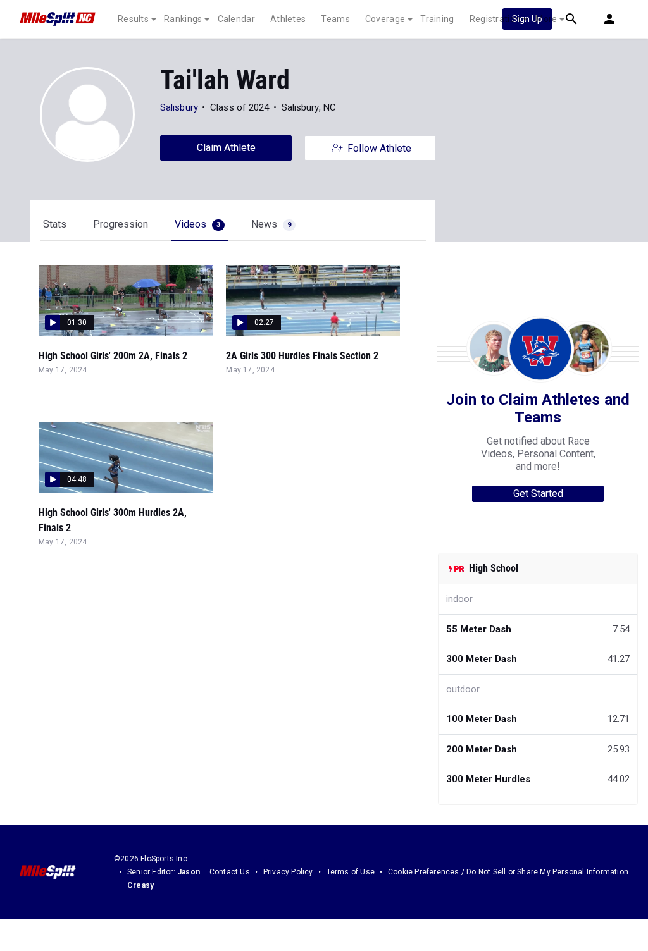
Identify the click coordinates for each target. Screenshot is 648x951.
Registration (495, 19)
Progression (120, 224)
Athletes (288, 19)
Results (133, 19)
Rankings (183, 19)
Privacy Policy (288, 872)
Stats (54, 224)
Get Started (538, 494)
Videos (197, 224)
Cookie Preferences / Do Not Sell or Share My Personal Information (508, 872)
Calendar (236, 19)
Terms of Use (351, 872)
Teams (335, 19)
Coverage (385, 19)
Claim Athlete (226, 148)
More (546, 19)
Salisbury (179, 107)
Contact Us (229, 872)
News (271, 224)
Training (437, 19)
